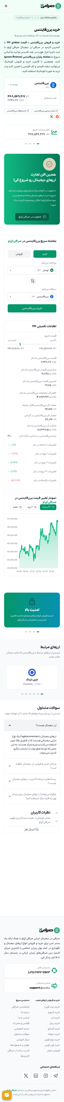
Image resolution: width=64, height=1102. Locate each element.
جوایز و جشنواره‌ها (19, 1045)
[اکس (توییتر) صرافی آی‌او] (26, 1075)
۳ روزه (30, 507)
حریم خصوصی (21, 1028)
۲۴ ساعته (46, 507)
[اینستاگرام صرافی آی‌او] (45, 1075)
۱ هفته (15, 507)
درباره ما (25, 1012)
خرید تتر (55, 1017)
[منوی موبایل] (6, 6)
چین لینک (32, 680)
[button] (31, 829)
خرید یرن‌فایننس (32, 308)
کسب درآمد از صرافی (18, 1050)
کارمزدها (25, 1056)
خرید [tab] (44, 254)
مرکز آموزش (23, 1039)
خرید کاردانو (54, 1028)
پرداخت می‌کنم (49, 263)
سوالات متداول (21, 1034)
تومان (43, 270)
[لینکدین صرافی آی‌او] (36, 1075)
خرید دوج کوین (52, 1039)
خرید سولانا (54, 1034)
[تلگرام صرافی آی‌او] (55, 1075)
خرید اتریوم (54, 1012)
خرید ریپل (54, 1023)
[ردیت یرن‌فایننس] (57, 116)
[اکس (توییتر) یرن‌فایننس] (51, 116)
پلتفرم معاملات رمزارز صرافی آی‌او (42, 17)
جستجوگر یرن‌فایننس (16, 110)
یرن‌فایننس (40, 296)
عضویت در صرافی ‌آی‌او (30, 216)
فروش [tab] (19, 254)
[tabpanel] (32, 286)
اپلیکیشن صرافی (20, 1007)
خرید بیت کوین (52, 1007)
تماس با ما (23, 1017)
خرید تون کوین (52, 1045)
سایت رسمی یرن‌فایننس (44, 110)
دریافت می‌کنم (49, 289)
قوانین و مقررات (21, 1023)
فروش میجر (53, 1050)
